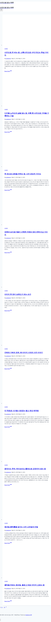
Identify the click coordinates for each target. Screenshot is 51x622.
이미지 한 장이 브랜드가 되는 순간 (17, 294)
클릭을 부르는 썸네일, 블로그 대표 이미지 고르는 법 (24, 585)
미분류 (6, 48)
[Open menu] (1, 9)
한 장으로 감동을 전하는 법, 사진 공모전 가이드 (22, 174)
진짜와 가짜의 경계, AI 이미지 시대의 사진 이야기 (23, 352)
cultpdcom (8, 58)
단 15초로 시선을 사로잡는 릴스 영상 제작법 (21, 411)
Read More (7, 71)
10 (4, 607)
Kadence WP (29, 615)
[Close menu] (0, 620)
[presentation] (26, 30)
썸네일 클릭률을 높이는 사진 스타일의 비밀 (21, 527)
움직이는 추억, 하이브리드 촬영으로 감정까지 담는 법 (25, 469)
